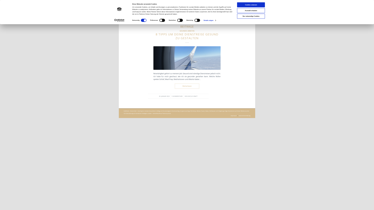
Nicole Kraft (193, 96)
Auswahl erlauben (251, 10)
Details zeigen (208, 20)
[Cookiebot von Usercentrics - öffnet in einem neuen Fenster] (119, 20)
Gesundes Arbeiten (187, 31)
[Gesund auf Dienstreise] (187, 58)
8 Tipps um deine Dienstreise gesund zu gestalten (187, 36)
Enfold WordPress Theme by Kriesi (162, 113)
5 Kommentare (177, 96)
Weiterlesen (187, 86)
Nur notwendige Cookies (251, 16)
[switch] (162, 20)
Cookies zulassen (251, 5)
